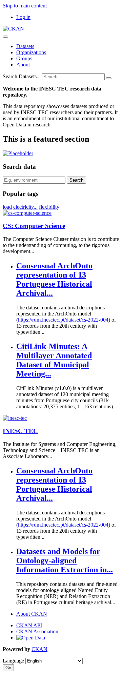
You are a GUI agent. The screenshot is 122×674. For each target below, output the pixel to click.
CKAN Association (37, 631)
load (7, 207)
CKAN (39, 649)
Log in (23, 17)
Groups (24, 58)
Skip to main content (25, 5)
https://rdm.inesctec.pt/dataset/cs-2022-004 (63, 320)
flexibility (49, 207)
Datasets (25, 46)
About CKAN (31, 614)
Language (13, 660)
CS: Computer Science (34, 225)
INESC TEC (20, 430)
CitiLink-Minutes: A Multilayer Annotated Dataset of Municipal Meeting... (54, 360)
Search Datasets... (22, 76)
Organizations (31, 52)
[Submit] (108, 78)
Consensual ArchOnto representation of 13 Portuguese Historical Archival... (54, 279)
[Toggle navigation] (5, 37)
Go (8, 667)
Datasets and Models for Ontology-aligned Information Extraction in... (64, 560)
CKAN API (29, 625)
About (23, 64)
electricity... (25, 207)
